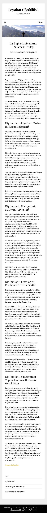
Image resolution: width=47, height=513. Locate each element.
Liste (6, 476)
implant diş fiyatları (11, 465)
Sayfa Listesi (9, 481)
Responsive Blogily (17, 510)
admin (34, 52)
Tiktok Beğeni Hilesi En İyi (14, 486)
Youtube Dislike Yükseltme (15, 492)
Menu (40, 22)
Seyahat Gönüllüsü (23, 10)
